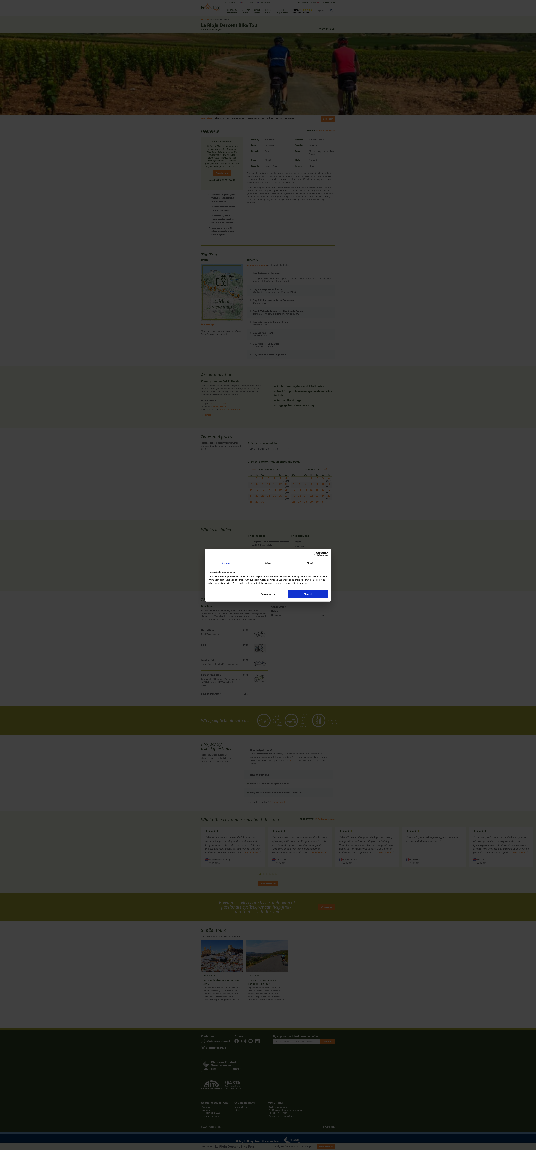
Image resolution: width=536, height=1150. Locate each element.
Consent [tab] (226, 563)
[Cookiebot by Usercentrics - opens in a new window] (315, 554)
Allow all (308, 594)
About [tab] (310, 563)
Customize (266, 594)
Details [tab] (268, 563)
